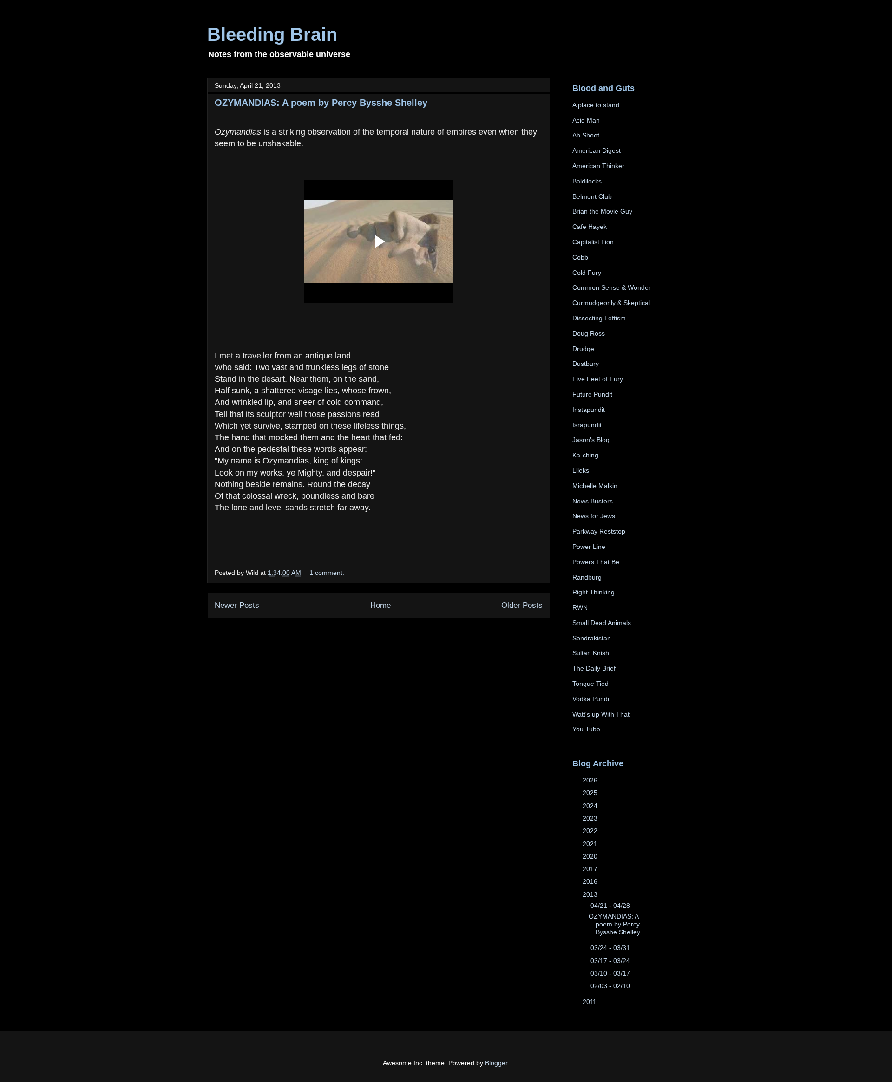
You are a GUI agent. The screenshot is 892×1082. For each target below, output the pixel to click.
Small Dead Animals (601, 622)
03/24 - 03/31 (611, 948)
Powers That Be (595, 562)
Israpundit (587, 425)
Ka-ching (585, 455)
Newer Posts (237, 605)
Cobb (580, 257)
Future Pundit (592, 394)
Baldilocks (587, 181)
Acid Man (586, 120)
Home (380, 605)
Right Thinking (593, 592)
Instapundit (588, 409)
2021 (591, 843)
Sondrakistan (591, 638)
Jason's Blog (591, 439)
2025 (591, 792)
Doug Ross (588, 333)
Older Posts (522, 605)
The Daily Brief (594, 668)
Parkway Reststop (598, 531)
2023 (591, 818)
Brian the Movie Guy (602, 211)
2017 (591, 869)
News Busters (592, 501)
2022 (591, 830)
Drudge (583, 348)
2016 (591, 881)
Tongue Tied (590, 683)
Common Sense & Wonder (611, 287)
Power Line (588, 546)
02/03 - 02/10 (611, 986)
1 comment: (326, 572)
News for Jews (593, 516)
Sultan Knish (590, 653)
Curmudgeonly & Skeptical (611, 302)
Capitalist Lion (593, 242)
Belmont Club (592, 196)
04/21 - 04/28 (611, 905)
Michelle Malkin (594, 485)
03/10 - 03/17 (611, 973)
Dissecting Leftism (599, 318)
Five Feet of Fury (597, 379)
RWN (580, 607)
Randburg (587, 577)
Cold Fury (586, 272)
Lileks (580, 470)
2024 (591, 805)
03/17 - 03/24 (611, 961)
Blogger (496, 1063)
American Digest (596, 150)
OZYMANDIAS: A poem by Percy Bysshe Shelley (321, 103)
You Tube (586, 729)
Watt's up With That (601, 714)
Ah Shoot (585, 135)
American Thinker (598, 165)
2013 (591, 894)
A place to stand (595, 105)
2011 (590, 1001)
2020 (591, 856)
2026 (591, 780)
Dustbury (585, 363)
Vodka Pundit (591, 699)
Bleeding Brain (272, 34)
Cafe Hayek (589, 226)
